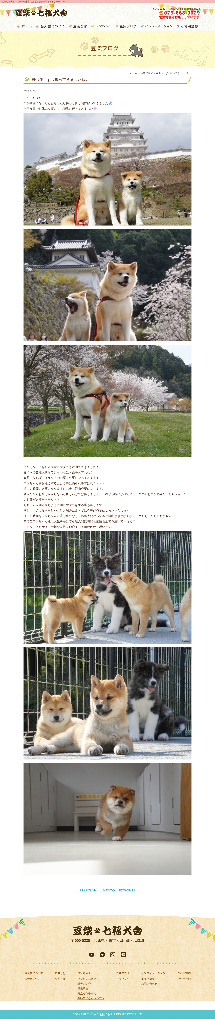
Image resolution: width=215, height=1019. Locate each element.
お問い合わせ (149, 983)
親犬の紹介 (84, 983)
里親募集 (82, 988)
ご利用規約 (184, 978)
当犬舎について (33, 978)
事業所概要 (148, 978)
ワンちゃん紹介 (86, 978)
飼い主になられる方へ (90, 998)
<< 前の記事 (87, 890)
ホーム (133, 73)
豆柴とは (60, 978)
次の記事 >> (127, 890)
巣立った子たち (86, 993)
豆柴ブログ (123, 978)
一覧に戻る (107, 890)
